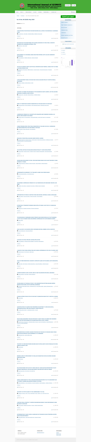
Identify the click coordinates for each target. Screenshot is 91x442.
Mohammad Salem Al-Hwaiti (33, 322)
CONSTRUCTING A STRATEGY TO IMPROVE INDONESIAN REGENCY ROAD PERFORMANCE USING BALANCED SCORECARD (37, 403)
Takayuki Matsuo (31, 95)
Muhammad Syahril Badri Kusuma (24, 286)
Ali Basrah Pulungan (21, 163)
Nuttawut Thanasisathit (40, 151)
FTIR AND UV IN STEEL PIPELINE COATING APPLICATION (28, 240)
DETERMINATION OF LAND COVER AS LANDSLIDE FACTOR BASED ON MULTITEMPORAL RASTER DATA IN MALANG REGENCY (37, 415)
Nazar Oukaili (25, 46)
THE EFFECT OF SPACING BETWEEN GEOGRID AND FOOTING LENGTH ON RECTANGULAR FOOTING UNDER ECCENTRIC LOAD (37, 344)
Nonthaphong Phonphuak (22, 70)
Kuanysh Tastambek (35, 383)
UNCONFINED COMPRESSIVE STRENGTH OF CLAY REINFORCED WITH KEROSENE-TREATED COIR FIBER (37, 183)
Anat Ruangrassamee (27, 141)
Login (74, 5)
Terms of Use (58, 434)
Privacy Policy (58, 435)
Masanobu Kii (20, 208)
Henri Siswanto (21, 405)
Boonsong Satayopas (35, 208)
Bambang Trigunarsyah (38, 34)
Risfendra (27, 163)
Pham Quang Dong (21, 371)
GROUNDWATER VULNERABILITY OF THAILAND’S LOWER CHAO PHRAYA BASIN (33, 172)
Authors (57, 432)
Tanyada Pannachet (20, 141)
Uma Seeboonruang (30, 174)
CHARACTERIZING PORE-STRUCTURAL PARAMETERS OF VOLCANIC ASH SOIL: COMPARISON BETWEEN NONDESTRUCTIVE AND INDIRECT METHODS (36, 127)
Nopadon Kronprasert (27, 208)
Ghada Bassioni (41, 241)
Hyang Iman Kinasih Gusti (30, 417)
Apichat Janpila (34, 140)
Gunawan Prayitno (38, 417)
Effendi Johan (19, 287)
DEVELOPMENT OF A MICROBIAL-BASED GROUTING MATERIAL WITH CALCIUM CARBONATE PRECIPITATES (36, 55)
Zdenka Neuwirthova (31, 264)
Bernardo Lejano (21, 117)
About (21, 12)
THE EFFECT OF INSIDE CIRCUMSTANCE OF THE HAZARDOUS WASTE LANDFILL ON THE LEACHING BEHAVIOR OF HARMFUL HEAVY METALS (37, 92)
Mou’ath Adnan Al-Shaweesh (23, 322)
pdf (19, 36)
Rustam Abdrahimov (21, 383)
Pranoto (32, 405)
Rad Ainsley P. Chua (33, 393)
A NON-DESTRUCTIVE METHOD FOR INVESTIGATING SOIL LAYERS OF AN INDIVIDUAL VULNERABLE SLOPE (37, 31)
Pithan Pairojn (20, 220)
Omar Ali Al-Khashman (42, 322)
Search (73, 12)
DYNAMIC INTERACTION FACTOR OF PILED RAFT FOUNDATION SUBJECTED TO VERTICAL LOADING (37, 296)
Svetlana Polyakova (49, 383)
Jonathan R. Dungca (21, 393)
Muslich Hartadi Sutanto (39, 405)
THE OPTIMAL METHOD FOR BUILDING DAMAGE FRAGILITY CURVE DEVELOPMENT (34, 150)
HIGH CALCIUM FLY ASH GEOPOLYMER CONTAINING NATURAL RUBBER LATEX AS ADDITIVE (36, 229)
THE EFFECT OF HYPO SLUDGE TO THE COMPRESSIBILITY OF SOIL (30, 392)
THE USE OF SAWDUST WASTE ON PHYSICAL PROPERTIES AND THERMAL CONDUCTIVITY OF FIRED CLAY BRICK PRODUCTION (37, 67)
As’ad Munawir (20, 347)
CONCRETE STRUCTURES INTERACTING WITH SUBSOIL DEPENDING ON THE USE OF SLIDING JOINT (37, 250)
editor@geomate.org (40, 432)
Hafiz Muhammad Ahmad (35, 105)
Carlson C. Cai (40, 393)
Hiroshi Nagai (20, 298)
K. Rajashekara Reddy (30, 310)
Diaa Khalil (36, 241)
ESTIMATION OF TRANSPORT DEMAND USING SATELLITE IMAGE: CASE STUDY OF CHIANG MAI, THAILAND (36, 206)
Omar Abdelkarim (21, 241)
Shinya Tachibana (28, 105)
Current (34, 12)
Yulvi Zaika (26, 34)
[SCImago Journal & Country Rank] (68, 44)
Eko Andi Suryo (21, 34)
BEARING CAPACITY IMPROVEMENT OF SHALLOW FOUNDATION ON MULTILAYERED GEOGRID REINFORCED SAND (36, 356)
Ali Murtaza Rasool (21, 105)
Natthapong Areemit (49, 140)
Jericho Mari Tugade (41, 117)
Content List (53, 12)
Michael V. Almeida (21, 83)
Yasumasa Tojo (20, 95)
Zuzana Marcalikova (39, 264)
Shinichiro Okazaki (35, 58)
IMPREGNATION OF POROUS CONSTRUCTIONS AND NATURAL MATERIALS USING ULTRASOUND (36, 195)
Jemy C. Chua (27, 393)
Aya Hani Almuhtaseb (23, 323)
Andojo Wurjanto (21, 274)
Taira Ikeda (26, 95)
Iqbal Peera (20, 46)
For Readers (63, 50)
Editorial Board (28, 12)
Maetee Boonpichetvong (41, 140)
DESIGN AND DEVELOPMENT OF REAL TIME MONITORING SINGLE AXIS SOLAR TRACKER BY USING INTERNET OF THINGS (37, 161)
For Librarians (63, 54)
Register (68, 5)
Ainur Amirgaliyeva (28, 383)
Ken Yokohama (47, 117)
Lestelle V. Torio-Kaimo (22, 186)
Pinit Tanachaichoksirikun (22, 174)
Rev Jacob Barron (27, 117)
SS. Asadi (36, 310)
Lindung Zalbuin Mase (28, 335)
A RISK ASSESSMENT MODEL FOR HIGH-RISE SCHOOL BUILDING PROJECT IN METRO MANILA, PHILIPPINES (36, 80)
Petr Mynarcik (26, 252)
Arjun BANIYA (20, 129)
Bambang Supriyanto (27, 405)
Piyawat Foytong (28, 140)
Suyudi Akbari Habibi (39, 286)
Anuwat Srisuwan (37, 70)
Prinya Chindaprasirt (21, 231)
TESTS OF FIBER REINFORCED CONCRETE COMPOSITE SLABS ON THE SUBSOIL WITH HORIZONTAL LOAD (37, 261)
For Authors (63, 52)
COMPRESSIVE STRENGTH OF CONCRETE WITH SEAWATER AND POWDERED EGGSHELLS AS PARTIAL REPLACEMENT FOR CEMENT (36, 115)
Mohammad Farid (33, 286)
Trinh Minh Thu (32, 371)
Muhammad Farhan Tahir (44, 105)
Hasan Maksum (38, 163)
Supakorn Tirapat (33, 151)
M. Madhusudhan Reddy (22, 310)
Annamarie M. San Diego (30, 186)
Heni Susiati (26, 274)
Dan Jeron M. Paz (46, 393)
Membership (46, 12)
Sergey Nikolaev (39, 196)
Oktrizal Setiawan (44, 163)
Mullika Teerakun (30, 70)
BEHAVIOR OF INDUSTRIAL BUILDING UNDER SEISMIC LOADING (30, 138)
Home (17, 12)
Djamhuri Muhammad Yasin (48, 286)
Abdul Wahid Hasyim (21, 417)
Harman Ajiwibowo (32, 274)
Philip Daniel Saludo (34, 117)
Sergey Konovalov (27, 196)
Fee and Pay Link (64, 38)
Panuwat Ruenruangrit (44, 70)
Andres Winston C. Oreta (29, 83)
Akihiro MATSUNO (26, 129)
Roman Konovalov (33, 196)
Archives (40, 12)
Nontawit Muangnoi (21, 140)
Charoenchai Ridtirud (29, 231)
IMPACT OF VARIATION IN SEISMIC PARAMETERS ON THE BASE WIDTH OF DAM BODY (34, 104)
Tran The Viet (27, 371)
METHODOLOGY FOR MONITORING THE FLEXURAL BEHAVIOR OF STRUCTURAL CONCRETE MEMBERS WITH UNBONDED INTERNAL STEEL (36, 43)
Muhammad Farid (21, 335)
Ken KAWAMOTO (32, 129)
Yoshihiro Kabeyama (27, 58)
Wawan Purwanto (32, 163)
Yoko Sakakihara (21, 58)
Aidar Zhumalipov (42, 383)
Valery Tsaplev (20, 196)
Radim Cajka (31, 252)
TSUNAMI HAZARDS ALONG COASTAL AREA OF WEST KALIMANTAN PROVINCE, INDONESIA (35, 273)
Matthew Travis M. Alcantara (40, 186)
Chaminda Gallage (31, 34)
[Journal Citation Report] (68, 67)
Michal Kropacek (21, 252)
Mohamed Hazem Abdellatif (29, 241)
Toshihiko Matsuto (37, 95)
